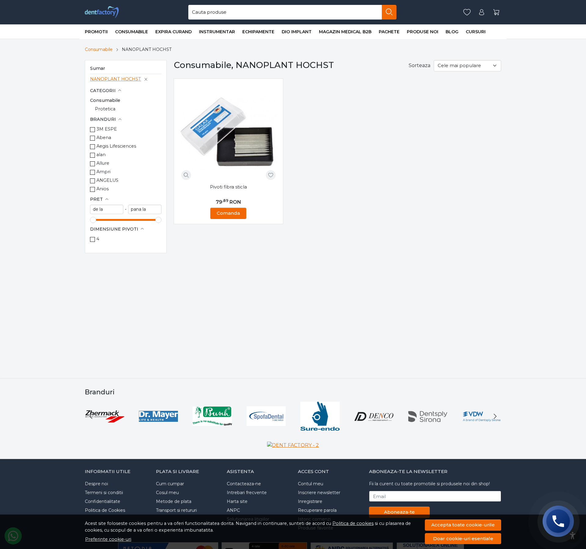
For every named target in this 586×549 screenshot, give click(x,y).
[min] (106, 209)
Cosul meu (167, 492)
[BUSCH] (212, 428)
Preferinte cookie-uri (108, 539)
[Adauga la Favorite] (270, 175)
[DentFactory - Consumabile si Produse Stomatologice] (102, 12)
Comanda (228, 213)
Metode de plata (173, 501)
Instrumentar (217, 31)
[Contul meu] (482, 12)
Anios (102, 189)
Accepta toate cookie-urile (463, 525)
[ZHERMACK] (104, 428)
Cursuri (476, 31)
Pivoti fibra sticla (228, 187)
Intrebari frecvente (247, 492)
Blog (452, 31)
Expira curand (173, 31)
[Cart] (496, 12)
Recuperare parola (317, 510)
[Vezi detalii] (186, 175)
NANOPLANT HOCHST (115, 79)
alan (101, 154)
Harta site (237, 501)
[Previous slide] (91, 416)
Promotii (96, 31)
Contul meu (310, 483)
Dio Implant (297, 31)
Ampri (103, 171)
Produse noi (422, 31)
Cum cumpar (170, 483)
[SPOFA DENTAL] (266, 428)
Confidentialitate (102, 501)
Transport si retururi (176, 510)
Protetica (105, 109)
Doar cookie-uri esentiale (463, 538)
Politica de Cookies (105, 510)
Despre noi (96, 483)
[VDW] (481, 428)
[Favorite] (467, 12)
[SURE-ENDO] (320, 428)
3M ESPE (106, 129)
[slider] (93, 220)
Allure (102, 163)
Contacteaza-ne (244, 483)
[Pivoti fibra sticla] (228, 133)
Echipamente (258, 31)
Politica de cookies (353, 523)
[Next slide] (495, 416)
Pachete (389, 31)
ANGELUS (107, 180)
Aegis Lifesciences (116, 146)
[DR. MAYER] (158, 428)
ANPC (233, 510)
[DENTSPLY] (427, 428)
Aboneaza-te (399, 512)
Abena (103, 137)
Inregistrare (310, 501)
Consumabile (131, 31)
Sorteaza (419, 65)
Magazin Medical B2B (345, 31)
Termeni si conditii (104, 492)
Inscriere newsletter (319, 492)
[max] (144, 209)
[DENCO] (374, 428)
